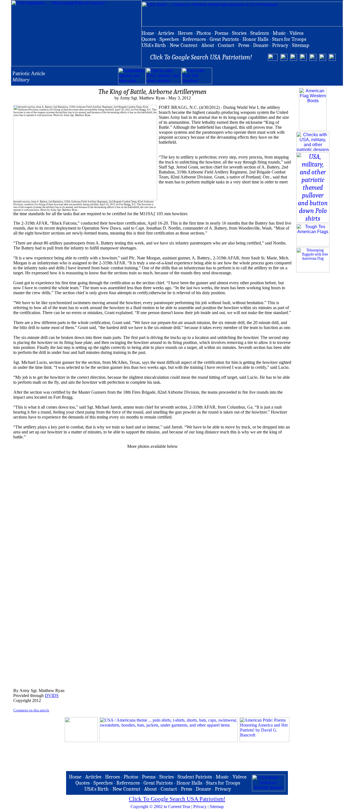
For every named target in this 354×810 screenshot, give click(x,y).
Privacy (200, 806)
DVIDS (52, 695)
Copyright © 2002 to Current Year (160, 806)
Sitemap (217, 806)
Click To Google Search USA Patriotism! (177, 799)
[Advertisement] (277, 76)
